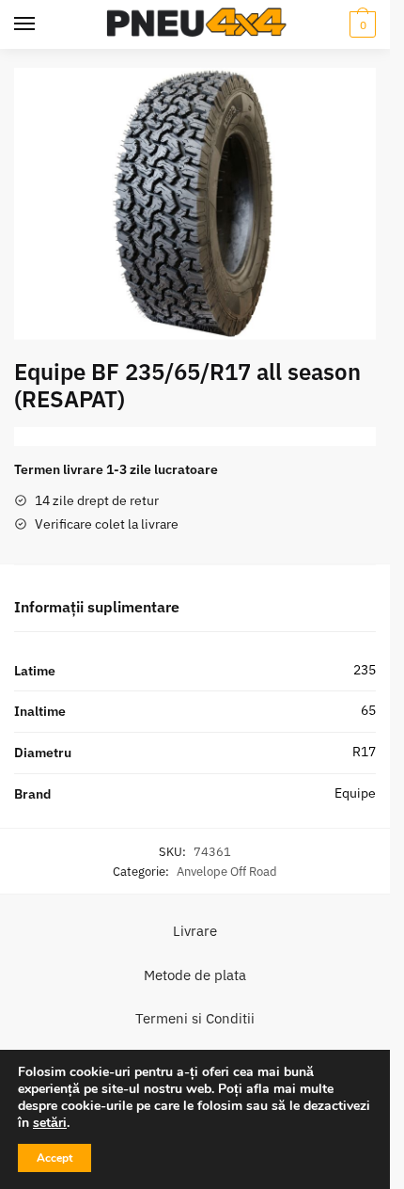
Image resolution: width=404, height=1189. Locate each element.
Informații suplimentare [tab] (96, 606)
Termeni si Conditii (195, 1018)
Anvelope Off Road (227, 872)
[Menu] (24, 24)
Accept (54, 1157)
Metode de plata (195, 975)
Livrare (195, 931)
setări (50, 1123)
